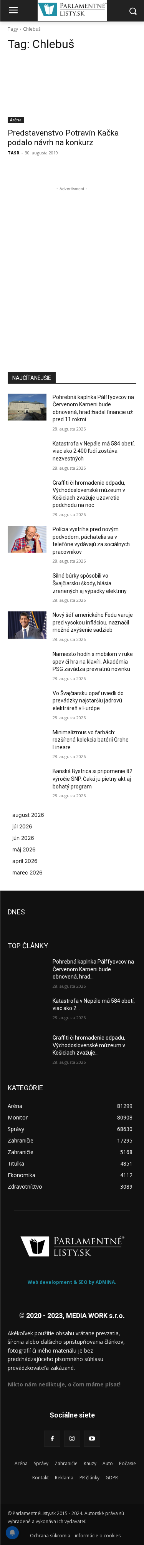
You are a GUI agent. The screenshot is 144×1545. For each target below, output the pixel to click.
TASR (14, 153)
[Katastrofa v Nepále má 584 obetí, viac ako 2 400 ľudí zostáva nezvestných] (27, 453)
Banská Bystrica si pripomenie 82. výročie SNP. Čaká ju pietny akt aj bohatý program (93, 778)
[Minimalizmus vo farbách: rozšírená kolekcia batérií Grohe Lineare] (27, 742)
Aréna (16, 120)
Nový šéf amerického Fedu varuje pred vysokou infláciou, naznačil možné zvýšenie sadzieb (93, 622)
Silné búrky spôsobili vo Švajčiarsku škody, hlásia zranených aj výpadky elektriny (90, 583)
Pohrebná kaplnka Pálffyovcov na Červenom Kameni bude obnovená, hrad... (93, 969)
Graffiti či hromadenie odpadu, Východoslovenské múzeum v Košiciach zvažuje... (89, 1045)
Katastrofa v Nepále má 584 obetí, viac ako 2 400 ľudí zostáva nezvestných (94, 451)
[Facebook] (52, 1439)
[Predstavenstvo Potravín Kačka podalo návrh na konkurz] (72, 91)
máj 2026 (24, 849)
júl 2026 (22, 826)
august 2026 (28, 814)
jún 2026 (23, 838)
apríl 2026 (25, 861)
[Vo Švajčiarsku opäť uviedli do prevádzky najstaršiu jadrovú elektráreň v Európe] (27, 703)
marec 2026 (27, 872)
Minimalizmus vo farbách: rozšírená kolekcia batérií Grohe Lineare (91, 739)
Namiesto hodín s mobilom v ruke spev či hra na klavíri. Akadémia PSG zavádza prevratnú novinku (93, 661)
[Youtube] (92, 1439)
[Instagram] (72, 1439)
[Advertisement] (72, 265)
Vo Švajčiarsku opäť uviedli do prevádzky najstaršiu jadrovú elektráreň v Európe (88, 700)
